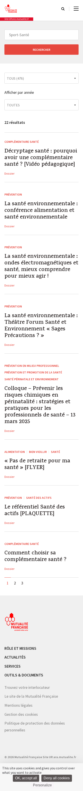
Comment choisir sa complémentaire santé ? (35, 556)
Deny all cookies (57, 778)
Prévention (13, 194)
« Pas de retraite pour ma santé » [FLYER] (37, 464)
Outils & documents (23, 675)
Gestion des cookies (21, 714)
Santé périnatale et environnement (31, 379)
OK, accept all (26, 778)
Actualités (15, 657)
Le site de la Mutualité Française (31, 696)
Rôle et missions (20, 648)
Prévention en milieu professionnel (31, 366)
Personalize (42, 785)
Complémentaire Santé (21, 142)
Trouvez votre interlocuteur (27, 687)
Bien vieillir (38, 452)
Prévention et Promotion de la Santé (33, 372)
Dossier (9, 173)
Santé (55, 452)
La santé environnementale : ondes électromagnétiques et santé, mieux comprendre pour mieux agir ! (41, 267)
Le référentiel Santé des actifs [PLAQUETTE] (34, 511)
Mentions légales (18, 705)
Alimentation (14, 452)
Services (12, 666)
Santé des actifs (39, 498)
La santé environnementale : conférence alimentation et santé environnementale (41, 211)
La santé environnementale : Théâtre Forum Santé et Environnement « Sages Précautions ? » (41, 326)
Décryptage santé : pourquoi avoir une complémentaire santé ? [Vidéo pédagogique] (40, 158)
